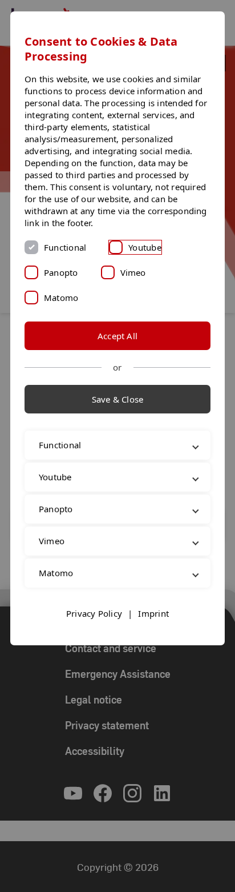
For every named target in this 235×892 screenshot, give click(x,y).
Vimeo (133, 272)
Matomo (61, 297)
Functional (65, 247)
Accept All (117, 335)
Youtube (144, 247)
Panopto (61, 272)
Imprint (153, 625)
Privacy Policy (94, 625)
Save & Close (118, 399)
